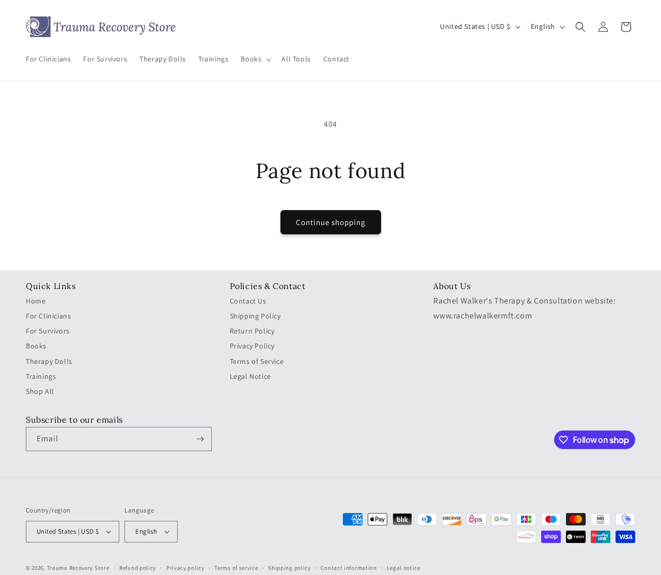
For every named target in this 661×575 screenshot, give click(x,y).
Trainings (41, 376)
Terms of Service (257, 361)
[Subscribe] (199, 439)
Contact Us (248, 301)
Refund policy (137, 567)
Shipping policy (289, 567)
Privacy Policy (252, 345)
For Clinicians (48, 316)
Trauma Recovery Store (78, 567)
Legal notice (403, 567)
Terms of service (236, 567)
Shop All (40, 391)
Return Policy (252, 331)
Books (36, 345)
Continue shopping (331, 222)
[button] (254, 59)
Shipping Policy (255, 316)
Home (35, 301)
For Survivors (48, 331)
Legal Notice (250, 376)
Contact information (348, 567)
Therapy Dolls (49, 361)
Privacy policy (185, 567)
